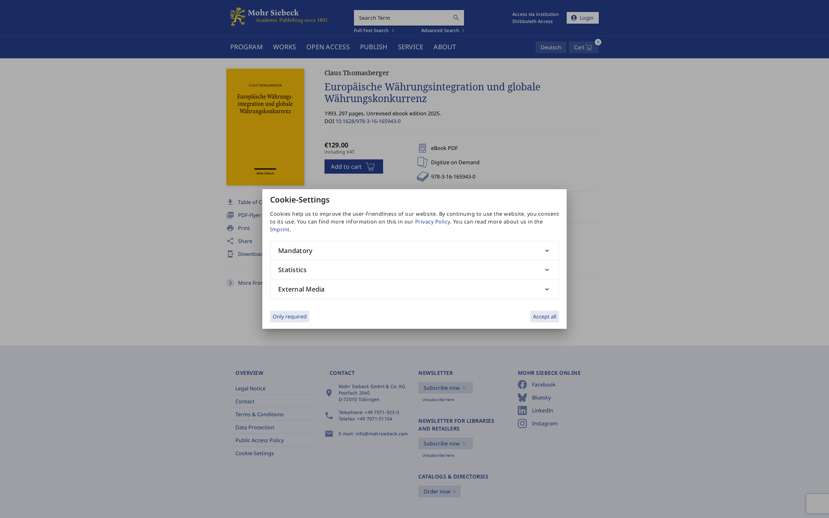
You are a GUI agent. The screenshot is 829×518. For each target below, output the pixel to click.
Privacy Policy (432, 221)
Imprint (280, 229)
